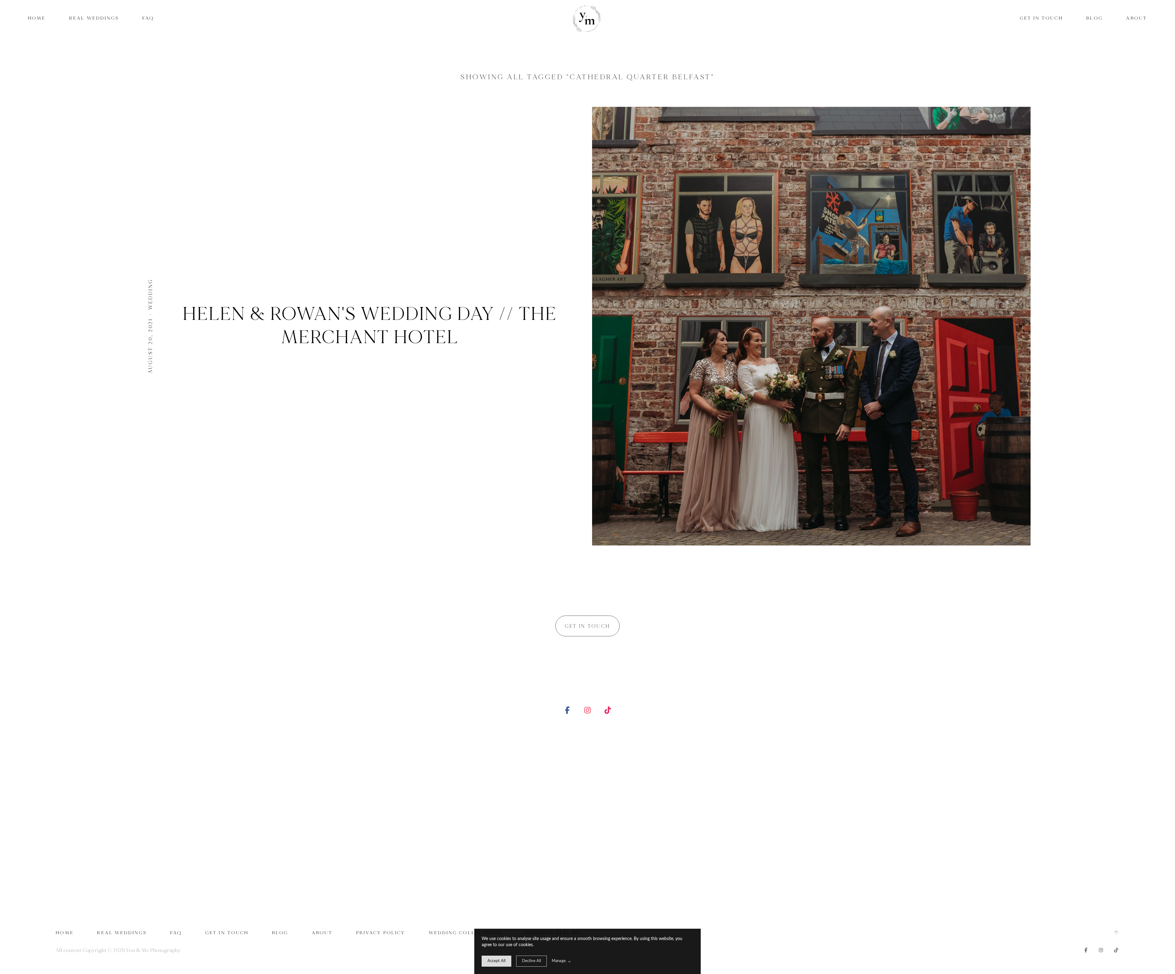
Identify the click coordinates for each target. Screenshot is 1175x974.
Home (37, 18)
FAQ (148, 18)
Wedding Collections (465, 933)
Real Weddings (94, 18)
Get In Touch (1041, 18)
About (1136, 18)
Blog (1094, 18)
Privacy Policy (380, 933)
